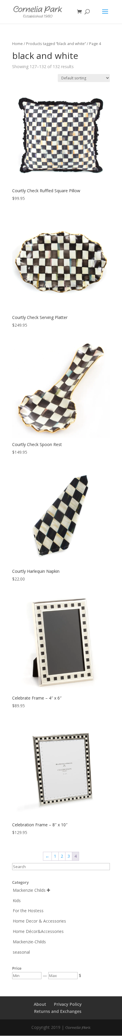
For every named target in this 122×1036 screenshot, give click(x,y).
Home (17, 43)
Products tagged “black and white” (56, 43)
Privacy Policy (68, 1004)
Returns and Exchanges (57, 1011)
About (40, 1004)
